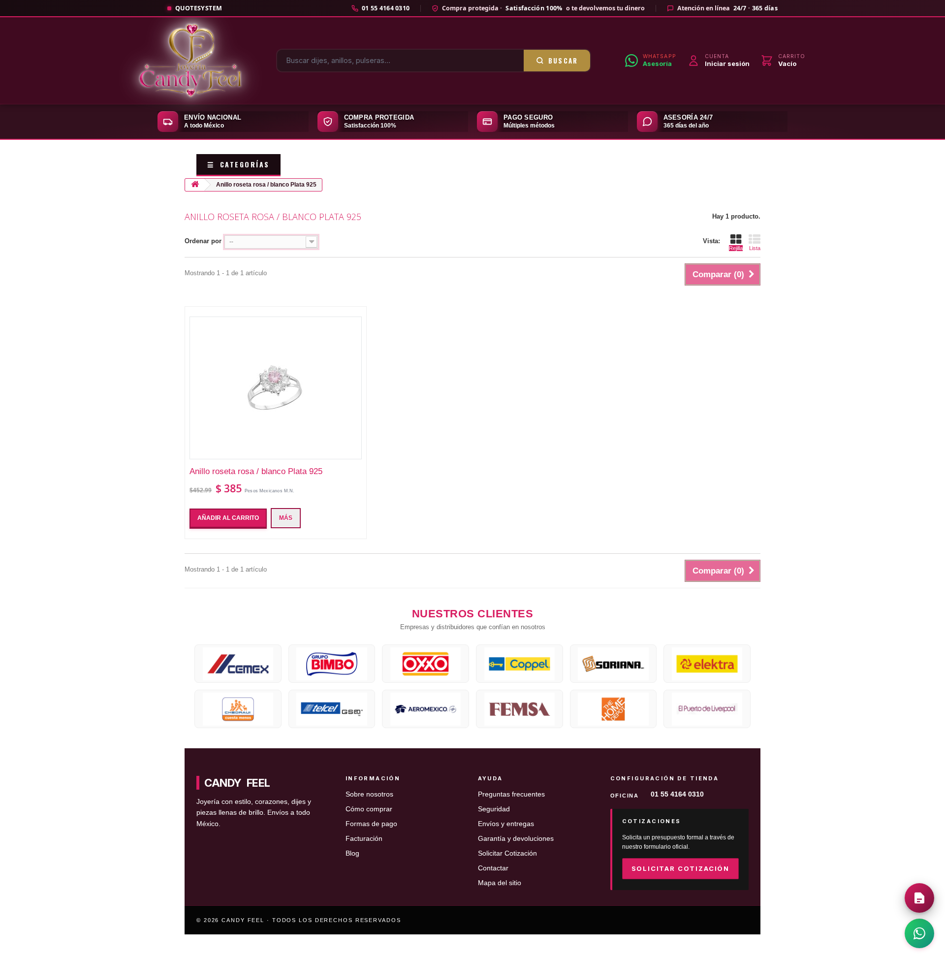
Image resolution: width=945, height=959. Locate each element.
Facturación (364, 838)
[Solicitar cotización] (919, 898)
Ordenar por (203, 241)
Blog (352, 853)
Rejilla (736, 248)
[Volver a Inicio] (195, 185)
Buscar (563, 60)
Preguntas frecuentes (511, 794)
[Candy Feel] (191, 60)
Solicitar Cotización (507, 853)
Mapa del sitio (499, 883)
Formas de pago (371, 824)
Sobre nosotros (369, 794)
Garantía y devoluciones (516, 838)
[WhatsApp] (919, 933)
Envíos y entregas (506, 824)
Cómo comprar (369, 809)
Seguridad (494, 809)
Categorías (238, 164)
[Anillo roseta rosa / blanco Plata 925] (275, 387)
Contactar (493, 868)
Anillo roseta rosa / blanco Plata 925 (255, 471)
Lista (754, 248)
